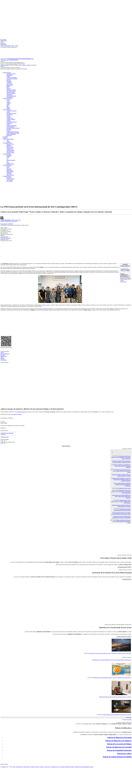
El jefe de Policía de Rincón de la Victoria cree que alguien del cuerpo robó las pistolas (120, 513)
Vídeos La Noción (5, 65)
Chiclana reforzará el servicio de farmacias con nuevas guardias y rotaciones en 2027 (121, 461)
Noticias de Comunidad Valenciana (119, 750)
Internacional (9, 135)
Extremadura (9, 123)
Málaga (5, 72)
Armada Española (10, 150)
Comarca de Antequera (12, 77)
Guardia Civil (10, 149)
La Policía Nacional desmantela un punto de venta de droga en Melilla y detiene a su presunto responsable (120, 479)
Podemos (9, 156)
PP (7, 161)
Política (5, 154)
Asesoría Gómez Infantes (125, 278)
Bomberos (9, 145)
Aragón (8, 112)
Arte (8, 140)
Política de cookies (70, 766)
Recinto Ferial (4, 356)
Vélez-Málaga (10, 97)
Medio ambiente (10, 171)
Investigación (9, 170)
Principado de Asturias (11, 113)
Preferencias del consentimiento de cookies (84, 766)
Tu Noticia (28, 65)
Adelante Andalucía (11, 160)
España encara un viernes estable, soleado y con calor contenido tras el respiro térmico (120, 501)
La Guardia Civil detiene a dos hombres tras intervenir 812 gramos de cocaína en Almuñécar (120, 466)
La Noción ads (123, 281)
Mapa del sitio (19, 766)
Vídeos (23, 65)
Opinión (5, 176)
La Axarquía (9, 83)
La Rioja (8, 130)
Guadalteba (9, 82)
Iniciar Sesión (3, 44)
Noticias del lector (10, 178)
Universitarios (4, 360)
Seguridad (5, 142)
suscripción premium (20, 411)
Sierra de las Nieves (11, 93)
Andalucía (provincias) (11, 110)
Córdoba (8, 102)
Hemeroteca (34, 65)
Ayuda (14, 766)
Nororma (9, 88)
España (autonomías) (11, 134)
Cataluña (8, 120)
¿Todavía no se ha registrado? (7, 433)
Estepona (9, 79)
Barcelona (3, 355)
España (5, 109)
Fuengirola (9, 81)
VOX (8, 157)
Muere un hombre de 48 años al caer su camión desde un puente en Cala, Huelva (121, 471)
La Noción (3, 58)
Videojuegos (9, 172)
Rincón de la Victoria (11, 89)
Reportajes (9, 177)
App (8, 60)
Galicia (8, 124)
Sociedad (5, 165)
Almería (8, 99)
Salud (8, 167)
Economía (5, 136)
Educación (9, 168)
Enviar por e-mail (4, 236)
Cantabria (9, 117)
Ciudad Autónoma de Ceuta (13, 131)
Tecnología (9, 173)
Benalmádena (10, 75)
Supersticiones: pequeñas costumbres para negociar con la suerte (122, 509)
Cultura (8, 141)
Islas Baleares (10, 114)
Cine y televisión (10, 175)
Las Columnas (10, 179)
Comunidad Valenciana (12, 121)
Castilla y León (10, 118)
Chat (2, 60)
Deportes (5, 138)
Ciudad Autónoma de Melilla (13, 133)
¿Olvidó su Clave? (5, 437)
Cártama (8, 76)
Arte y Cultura (6, 139)
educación (46, 308)
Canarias (8, 115)
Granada (8, 103)
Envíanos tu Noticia (34, 766)
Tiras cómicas (10, 181)
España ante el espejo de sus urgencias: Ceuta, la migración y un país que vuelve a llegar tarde (120, 457)
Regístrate (3, 43)
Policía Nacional (10, 147)
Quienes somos (26, 766)
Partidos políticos (10, 163)
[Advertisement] (42, 10)
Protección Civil (10, 144)
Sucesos (8, 166)
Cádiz (8, 100)
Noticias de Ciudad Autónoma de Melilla (117, 757)
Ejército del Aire (10, 151)
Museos (2, 357)
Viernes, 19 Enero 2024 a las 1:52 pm (9, 221)
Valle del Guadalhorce (11, 96)
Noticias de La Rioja (124, 753)
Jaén (8, 105)
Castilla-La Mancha (11, 119)
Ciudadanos (9, 155)
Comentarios (10, 223)
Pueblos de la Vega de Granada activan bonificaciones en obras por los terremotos (121, 517)
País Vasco (9, 129)
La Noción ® (3, 766)
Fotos (20, 65)
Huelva (8, 104)
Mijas (8, 87)
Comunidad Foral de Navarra (13, 128)
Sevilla (8, 108)
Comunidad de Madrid (11, 125)
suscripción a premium (17, 414)
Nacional (2, 358)
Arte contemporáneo (5, 353)
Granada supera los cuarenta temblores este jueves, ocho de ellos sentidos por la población (121, 496)
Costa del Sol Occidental (12, 78)
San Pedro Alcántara (13, 65)
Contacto (42, 766)
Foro (5, 60)
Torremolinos (9, 94)
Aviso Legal (47, 766)
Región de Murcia (10, 126)
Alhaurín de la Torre (11, 73)
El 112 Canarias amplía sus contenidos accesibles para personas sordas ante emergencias (122, 484)
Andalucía (5, 98)
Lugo (46, 310)
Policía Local (9, 146)
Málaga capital (10, 84)
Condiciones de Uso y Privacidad (57, 766)
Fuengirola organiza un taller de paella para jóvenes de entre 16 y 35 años (121, 475)
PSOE (8, 162)
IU (7, 158)
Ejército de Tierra (10, 152)
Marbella (8, 86)
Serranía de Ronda (11, 92)
